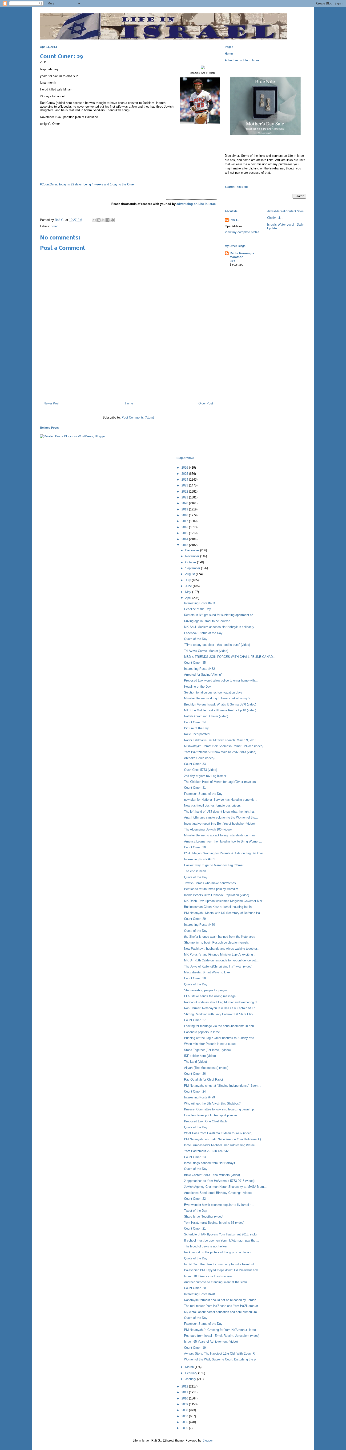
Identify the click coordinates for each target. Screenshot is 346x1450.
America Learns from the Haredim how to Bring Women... (223, 841)
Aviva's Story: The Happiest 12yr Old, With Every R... (220, 1353)
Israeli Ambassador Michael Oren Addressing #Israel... (221, 1145)
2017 (185, 521)
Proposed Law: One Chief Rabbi (206, 1121)
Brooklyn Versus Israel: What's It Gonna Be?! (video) (220, 704)
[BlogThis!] (99, 220)
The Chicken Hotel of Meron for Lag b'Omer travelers (220, 782)
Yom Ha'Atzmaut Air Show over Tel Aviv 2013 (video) (220, 752)
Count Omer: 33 (195, 764)
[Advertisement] (128, 378)
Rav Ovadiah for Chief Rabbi (203, 1079)
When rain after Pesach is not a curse (210, 1044)
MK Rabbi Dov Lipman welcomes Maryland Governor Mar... (224, 901)
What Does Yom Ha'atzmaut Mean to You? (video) (218, 1133)
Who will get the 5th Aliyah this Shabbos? (212, 1103)
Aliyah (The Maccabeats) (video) (206, 1068)
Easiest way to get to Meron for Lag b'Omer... (215, 865)
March (190, 1367)
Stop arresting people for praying (206, 990)
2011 (185, 1392)
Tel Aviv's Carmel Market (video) (206, 651)
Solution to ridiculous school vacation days (213, 692)
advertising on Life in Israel (197, 204)
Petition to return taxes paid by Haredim (211, 889)
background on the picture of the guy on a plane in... (219, 1252)
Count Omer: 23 (195, 1157)
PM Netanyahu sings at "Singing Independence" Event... (222, 1085)
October (191, 562)
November (192, 556)
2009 (185, 1404)
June (189, 586)
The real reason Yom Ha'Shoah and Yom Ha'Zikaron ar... (222, 1306)
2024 (185, 479)
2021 (185, 497)
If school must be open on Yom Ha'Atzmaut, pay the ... (221, 1240)
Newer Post (51, 403)
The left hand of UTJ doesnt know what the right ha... (220, 811)
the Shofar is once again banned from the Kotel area (219, 936)
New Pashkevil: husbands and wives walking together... (222, 948)
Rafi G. (60, 220)
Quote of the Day (195, 639)
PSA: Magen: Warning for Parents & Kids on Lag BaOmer (223, 853)
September (193, 568)
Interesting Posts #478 (199, 1294)
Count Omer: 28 (195, 978)
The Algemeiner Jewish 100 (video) (208, 829)
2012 (185, 1386)
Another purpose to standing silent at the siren (215, 1282)
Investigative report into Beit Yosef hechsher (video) (219, 823)
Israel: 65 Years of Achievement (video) (211, 1341)
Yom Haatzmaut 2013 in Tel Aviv (206, 1151)
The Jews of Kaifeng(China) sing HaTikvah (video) (218, 966)
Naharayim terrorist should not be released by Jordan (220, 1300)
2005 (185, 1428)
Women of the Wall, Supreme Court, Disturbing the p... (221, 1359)
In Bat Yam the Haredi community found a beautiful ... (220, 1264)
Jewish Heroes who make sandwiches (210, 883)
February (191, 1373)
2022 (185, 491)
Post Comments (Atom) (138, 417)
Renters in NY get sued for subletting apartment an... (220, 615)
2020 (185, 503)
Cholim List (274, 217)
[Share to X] (103, 220)
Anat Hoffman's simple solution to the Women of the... (221, 817)
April (188, 598)
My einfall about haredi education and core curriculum (220, 1312)
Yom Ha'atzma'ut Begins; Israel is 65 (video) (214, 1222)
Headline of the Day (197, 609)
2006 (185, 1422)
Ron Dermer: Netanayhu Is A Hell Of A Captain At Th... (221, 1008)
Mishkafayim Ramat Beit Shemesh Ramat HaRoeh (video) (223, 746)
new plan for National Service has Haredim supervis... (220, 799)
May (188, 592)
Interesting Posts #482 (199, 668)
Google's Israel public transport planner (210, 1115)
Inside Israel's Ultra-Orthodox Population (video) (216, 895)
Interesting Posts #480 (199, 924)
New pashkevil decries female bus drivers (212, 805)
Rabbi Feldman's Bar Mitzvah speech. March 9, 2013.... (222, 740)
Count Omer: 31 (195, 787)
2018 (185, 515)
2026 (185, 467)
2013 (185, 545)
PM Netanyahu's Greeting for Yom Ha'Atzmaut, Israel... (221, 1330)
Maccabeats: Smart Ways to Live (207, 972)
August (190, 574)
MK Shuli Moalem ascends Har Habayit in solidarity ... (221, 627)
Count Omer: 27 (195, 1020)
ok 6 (232, 261)
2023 (185, 485)
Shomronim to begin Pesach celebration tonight (216, 942)
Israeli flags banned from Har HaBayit (209, 1163)
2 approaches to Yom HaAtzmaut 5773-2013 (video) (219, 1181)
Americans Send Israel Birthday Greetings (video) (218, 1193)
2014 (185, 539)
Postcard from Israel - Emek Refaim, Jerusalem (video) (221, 1335)
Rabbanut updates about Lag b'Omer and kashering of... (222, 1002)
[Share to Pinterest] (112, 220)
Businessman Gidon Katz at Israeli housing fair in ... (219, 907)
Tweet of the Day (195, 1210)
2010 (185, 1398)
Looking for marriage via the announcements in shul (219, 1026)
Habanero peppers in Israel (202, 1032)
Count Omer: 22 (195, 1198)
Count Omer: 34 (195, 722)
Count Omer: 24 (195, 1091)
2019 (185, 509)
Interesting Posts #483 (199, 603)
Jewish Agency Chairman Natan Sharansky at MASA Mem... (225, 1186)
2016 (185, 527)
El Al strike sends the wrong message (210, 996)
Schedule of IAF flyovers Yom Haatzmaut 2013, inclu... (221, 1234)
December (192, 550)
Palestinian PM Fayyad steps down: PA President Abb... (222, 1270)
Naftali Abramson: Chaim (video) (206, 716)
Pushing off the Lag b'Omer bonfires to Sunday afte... (220, 1038)
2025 (185, 473)
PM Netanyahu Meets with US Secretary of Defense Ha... (223, 913)
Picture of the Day (196, 728)
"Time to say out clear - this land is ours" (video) (217, 645)
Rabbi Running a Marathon (242, 255)
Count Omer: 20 (195, 1288)
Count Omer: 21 (195, 1228)
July (188, 580)
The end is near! (195, 871)
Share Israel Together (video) (203, 1216)
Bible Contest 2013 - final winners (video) (212, 1175)
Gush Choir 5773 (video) (200, 770)
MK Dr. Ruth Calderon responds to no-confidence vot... (221, 960)
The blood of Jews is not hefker (205, 1246)
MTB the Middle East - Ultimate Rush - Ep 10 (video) (220, 710)
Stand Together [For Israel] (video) (207, 1050)
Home (129, 403)
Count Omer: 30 (195, 847)
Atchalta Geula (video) (199, 758)
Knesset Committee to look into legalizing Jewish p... (220, 1109)
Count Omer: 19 (195, 1347)
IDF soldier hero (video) (200, 1056)
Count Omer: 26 (195, 1073)
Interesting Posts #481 (199, 859)
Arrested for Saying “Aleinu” (203, 674)
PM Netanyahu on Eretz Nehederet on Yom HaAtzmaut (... (224, 1139)
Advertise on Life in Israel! (243, 60)
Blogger (207, 1440)
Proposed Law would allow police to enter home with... (221, 680)
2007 (185, 1416)
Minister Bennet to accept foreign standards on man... (220, 835)
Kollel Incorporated (196, 734)
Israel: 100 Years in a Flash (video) (208, 1276)
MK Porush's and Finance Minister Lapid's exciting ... (220, 954)
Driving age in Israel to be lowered (207, 621)
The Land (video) (195, 1061)
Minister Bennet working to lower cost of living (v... (218, 698)
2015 (185, 533)
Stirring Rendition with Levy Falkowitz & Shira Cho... (219, 1014)
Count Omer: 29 (195, 919)
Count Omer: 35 (195, 662)
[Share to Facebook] (107, 220)
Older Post (205, 403)
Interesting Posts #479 (199, 1097)
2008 (185, 1410)
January (191, 1379)
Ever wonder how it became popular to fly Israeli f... (219, 1205)
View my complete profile (242, 232)
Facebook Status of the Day (203, 633)
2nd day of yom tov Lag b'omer (205, 776)
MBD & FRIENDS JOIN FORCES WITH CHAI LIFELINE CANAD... (230, 656)
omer (54, 226)
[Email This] (94, 220)
